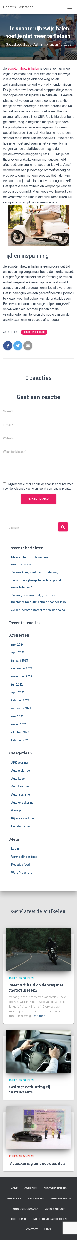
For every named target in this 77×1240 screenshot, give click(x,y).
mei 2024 (17, 644)
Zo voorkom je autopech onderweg (35, 572)
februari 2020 (20, 740)
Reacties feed (20, 864)
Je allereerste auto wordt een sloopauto (38, 610)
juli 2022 (17, 684)
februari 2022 (20, 700)
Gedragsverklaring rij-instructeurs (30, 1089)
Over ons (30, 1188)
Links (47, 1229)
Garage (16, 810)
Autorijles (13, 1198)
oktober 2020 (20, 732)
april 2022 (18, 692)
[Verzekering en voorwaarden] (38, 1127)
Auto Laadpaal (20, 786)
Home (14, 1188)
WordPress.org (21, 872)
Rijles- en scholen (34, 332)
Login (15, 848)
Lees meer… (40, 1016)
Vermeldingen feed (24, 856)
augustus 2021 (21, 708)
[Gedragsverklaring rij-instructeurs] (38, 1051)
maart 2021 (18, 724)
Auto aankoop (55, 1209)
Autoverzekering (22, 802)
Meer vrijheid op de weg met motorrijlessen (36, 987)
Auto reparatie (60, 1198)
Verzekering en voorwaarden (37, 1163)
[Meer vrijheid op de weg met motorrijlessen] (38, 949)
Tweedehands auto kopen (50, 1219)
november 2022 (21, 676)
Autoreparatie (20, 794)
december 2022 (21, 668)
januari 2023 (19, 660)
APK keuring (19, 762)
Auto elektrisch (21, 770)
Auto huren (18, 1219)
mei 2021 (17, 716)
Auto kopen (18, 778)
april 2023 (18, 652)
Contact (32, 1229)
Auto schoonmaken (25, 1209)
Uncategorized (21, 826)
